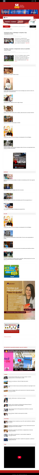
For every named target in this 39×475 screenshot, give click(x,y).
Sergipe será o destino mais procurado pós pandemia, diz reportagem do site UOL (21, 386)
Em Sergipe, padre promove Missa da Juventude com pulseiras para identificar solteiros (19, 248)
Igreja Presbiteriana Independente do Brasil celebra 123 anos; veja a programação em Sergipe (18, 238)
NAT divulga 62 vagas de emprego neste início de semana (14, 189)
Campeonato (20, 52)
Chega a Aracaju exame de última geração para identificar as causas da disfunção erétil (20, 409)
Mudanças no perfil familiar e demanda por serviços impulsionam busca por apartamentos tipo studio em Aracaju (21, 426)
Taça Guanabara (19, 36)
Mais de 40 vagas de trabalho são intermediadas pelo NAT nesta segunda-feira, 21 (18, 200)
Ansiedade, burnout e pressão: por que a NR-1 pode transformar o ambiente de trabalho (21, 422)
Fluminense (10, 36)
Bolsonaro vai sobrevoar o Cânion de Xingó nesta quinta (18, 381)
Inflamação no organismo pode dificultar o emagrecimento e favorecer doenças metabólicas (20, 430)
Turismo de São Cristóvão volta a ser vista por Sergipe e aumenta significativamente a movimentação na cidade (19, 377)
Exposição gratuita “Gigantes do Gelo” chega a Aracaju (13, 102)
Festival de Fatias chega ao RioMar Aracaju (11, 74)
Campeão (7, 36)
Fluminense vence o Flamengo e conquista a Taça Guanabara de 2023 (15, 33)
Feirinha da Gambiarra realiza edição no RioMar (12, 122)
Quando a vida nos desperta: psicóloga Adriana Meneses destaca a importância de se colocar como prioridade (20, 405)
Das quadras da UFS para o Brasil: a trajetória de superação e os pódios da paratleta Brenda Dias (21, 439)
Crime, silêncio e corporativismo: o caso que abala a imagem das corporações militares (19, 435)
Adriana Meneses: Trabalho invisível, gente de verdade (17, 413)
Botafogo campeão (8, 52)
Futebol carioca (14, 36)
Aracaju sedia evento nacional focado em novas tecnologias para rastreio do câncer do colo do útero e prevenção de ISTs (19, 91)
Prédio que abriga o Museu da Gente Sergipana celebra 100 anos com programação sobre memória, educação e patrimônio (19, 148)
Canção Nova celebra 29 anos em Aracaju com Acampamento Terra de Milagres (17, 137)
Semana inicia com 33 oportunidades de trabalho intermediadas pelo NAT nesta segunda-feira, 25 (19, 180)
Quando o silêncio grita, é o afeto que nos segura (16, 398)
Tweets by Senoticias (7, 336)
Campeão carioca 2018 (14, 52)
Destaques (11, 35)
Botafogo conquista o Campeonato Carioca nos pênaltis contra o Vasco (17, 49)
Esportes (14, 35)
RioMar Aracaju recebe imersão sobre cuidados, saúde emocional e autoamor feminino (19, 112)
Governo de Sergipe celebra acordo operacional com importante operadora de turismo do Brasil (21, 391)
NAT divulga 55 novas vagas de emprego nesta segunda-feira (14, 209)
